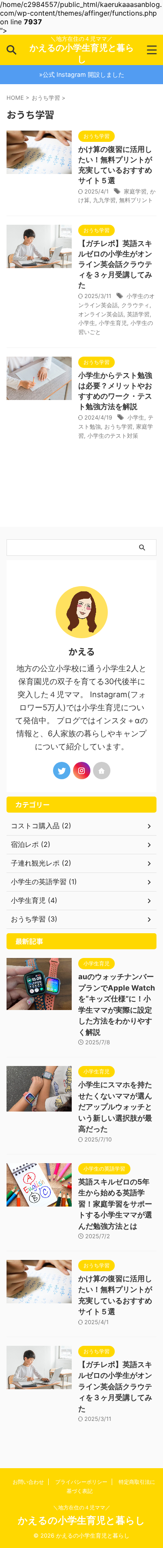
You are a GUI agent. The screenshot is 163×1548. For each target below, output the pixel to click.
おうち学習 (118, 426)
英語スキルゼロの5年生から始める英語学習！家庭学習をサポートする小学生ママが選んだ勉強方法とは (115, 1203)
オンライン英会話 (100, 314)
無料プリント (136, 200)
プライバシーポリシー (81, 1482)
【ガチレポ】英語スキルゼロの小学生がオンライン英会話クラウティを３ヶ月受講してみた (115, 264)
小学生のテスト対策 (112, 435)
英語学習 (138, 314)
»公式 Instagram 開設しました (81, 74)
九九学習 (104, 200)
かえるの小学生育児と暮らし (81, 1520)
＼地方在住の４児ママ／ (81, 1507)
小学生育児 (113, 322)
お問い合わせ (28, 1482)
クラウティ (135, 305)
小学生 (86, 322)
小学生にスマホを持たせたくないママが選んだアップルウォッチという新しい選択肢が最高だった (115, 1106)
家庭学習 (135, 191)
